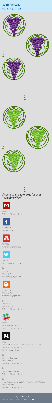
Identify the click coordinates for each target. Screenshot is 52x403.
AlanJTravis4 (23, 397)
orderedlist (34, 399)
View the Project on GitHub (12, 9)
